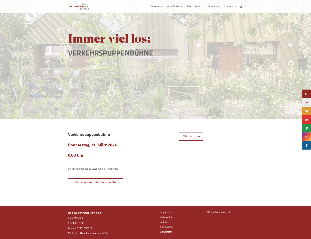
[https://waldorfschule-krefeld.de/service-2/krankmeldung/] (306, 102)
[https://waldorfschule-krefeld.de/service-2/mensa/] (306, 111)
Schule (155, 6)
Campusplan (166, 227)
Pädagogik (173, 6)
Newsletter (166, 232)
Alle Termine (191, 136)
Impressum (166, 212)
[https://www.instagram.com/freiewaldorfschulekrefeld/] (306, 136)
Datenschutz (167, 217)
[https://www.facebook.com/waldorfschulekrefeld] (306, 145)
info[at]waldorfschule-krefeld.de (91, 233)
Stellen (228, 6)
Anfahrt (164, 222)
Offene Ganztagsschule (219, 212)
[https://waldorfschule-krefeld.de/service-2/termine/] (306, 119)
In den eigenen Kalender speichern (95, 182)
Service (212, 6)
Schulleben (194, 6)
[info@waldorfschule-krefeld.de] (306, 93)
